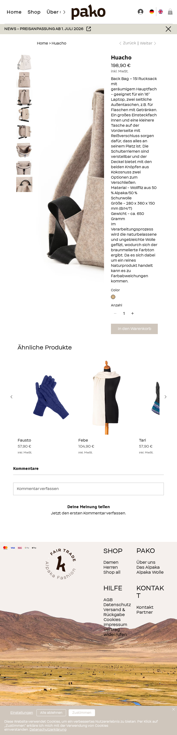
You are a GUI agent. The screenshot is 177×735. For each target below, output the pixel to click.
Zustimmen (81, 713)
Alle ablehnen (51, 713)
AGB (108, 599)
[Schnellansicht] (46, 397)
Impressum (115, 624)
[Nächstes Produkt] (165, 396)
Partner (144, 612)
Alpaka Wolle (150, 572)
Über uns (145, 562)
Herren (110, 567)
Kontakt (144, 607)
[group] (88, 407)
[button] (34, 12)
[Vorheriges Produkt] (11, 396)
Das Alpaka (148, 567)
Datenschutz (117, 604)
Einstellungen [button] (21, 713)
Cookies (112, 619)
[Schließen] (173, 710)
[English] (160, 11)
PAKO (145, 551)
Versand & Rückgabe (114, 612)
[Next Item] (98, 101)
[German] (152, 11)
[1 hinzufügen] (132, 313)
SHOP (112, 551)
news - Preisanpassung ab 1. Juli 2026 (44, 29)
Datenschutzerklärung (48, 730)
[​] (141, 11)
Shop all (111, 572)
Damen (111, 562)
